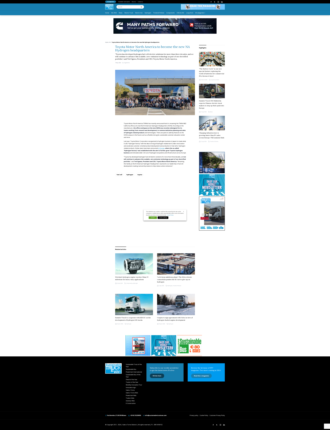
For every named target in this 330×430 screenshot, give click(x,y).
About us (134, 1)
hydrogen (129, 175)
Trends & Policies (158, 13)
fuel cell (119, 175)
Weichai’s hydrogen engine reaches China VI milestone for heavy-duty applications (131, 278)
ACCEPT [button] (153, 217)
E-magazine (110, 1)
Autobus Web (130, 401)
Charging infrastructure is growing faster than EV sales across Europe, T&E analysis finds (211, 135)
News (120, 13)
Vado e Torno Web (132, 393)
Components (170, 13)
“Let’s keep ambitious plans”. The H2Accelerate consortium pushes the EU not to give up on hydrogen (174, 279)
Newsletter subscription (124, 1)
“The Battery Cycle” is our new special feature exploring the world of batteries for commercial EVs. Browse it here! (211, 72)
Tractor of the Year (132, 382)
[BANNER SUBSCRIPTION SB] (189, 345)
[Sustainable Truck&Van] (109, 6)
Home (107, 13)
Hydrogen (148, 13)
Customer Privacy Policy (217, 415)
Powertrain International (134, 372)
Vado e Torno (130, 390)
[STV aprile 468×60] (203, 7)
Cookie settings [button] (163, 217)
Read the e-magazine (201, 376)
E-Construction (131, 403)
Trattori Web (130, 398)
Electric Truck (128, 13)
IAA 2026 (114, 13)
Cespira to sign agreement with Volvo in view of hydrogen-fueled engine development (175, 319)
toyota (139, 175)
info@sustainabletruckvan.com (156, 415)
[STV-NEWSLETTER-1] (212, 185)
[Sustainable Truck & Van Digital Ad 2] (165, 26)
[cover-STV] (212, 214)
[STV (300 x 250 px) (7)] (137, 345)
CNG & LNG (180, 13)
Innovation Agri (131, 387)
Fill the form (157, 376)
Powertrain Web (131, 395)
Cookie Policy (204, 415)
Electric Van (139, 13)
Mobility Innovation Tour (134, 385)
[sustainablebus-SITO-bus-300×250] (212, 162)
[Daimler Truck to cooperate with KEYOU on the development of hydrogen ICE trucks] (134, 304)
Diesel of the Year (131, 379)
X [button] (183, 211)
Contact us (140, 1)
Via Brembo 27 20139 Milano (116, 415)
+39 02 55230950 (135, 415)
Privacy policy (194, 415)
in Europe (161, 148)
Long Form (189, 13)
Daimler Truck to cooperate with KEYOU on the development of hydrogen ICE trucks (133, 319)
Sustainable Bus (131, 369)
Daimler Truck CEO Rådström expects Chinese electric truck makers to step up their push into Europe (211, 104)
